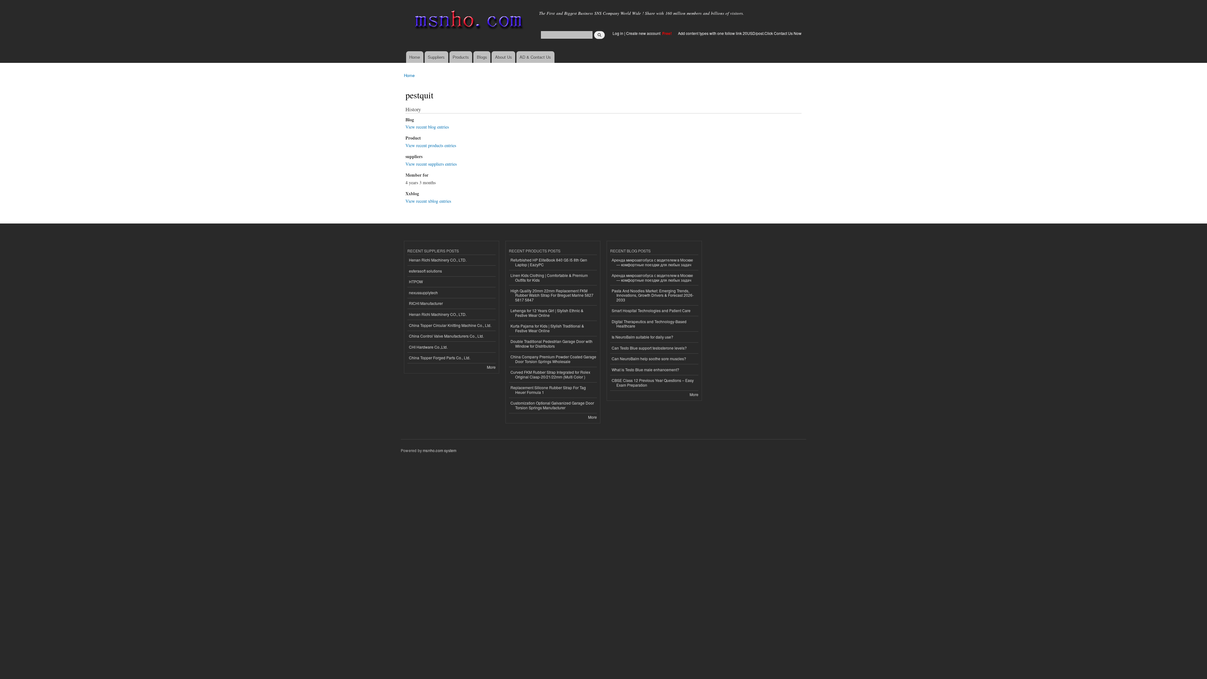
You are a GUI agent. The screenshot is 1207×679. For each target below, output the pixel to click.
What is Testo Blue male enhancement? (645, 369)
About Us (503, 57)
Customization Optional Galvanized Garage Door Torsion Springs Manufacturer (552, 405)
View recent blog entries (427, 127)
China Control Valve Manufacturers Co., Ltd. (446, 336)
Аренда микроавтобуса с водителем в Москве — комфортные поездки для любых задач (652, 262)
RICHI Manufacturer (426, 303)
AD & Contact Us (535, 57)
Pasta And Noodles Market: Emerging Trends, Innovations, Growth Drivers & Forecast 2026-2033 (653, 295)
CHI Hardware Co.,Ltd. (428, 347)
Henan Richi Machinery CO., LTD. (437, 259)
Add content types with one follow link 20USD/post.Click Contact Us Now (740, 33)
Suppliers (436, 57)
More (491, 367)
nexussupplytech (423, 292)
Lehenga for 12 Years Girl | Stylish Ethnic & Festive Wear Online (546, 312)
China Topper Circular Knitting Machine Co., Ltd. (450, 325)
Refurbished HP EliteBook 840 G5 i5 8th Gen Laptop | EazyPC (548, 262)
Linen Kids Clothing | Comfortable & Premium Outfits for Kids (549, 277)
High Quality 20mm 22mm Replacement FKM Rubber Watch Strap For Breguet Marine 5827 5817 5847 (551, 295)
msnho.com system (439, 450)
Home (414, 57)
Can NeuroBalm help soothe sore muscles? (649, 358)
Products (461, 57)
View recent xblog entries (428, 201)
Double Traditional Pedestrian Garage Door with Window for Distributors (551, 343)
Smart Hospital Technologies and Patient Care (651, 310)
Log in (618, 33)
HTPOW (416, 281)
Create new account (643, 33)
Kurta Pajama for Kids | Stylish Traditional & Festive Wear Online (547, 328)
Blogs (482, 57)
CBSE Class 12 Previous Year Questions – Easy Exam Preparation (653, 382)
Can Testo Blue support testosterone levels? (649, 348)
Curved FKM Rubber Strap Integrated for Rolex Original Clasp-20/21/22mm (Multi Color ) (550, 374)
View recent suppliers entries (431, 164)
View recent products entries (430, 145)
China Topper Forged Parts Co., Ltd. (439, 357)
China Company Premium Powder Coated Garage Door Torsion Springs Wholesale (553, 359)
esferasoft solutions (425, 270)
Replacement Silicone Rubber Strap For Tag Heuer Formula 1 (548, 390)
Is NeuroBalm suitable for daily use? (642, 337)
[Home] (467, 21)
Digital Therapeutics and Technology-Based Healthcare (649, 323)
